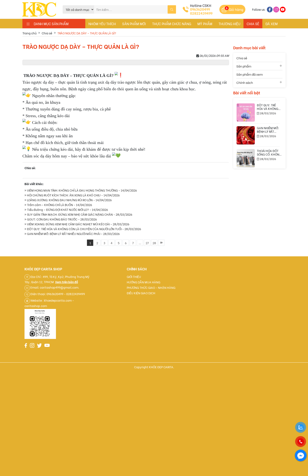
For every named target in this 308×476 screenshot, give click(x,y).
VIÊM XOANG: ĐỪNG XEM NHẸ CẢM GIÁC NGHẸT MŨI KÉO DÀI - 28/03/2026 (77, 224)
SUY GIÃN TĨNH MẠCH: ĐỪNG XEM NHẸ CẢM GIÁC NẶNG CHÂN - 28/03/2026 (79, 214)
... (140, 243)
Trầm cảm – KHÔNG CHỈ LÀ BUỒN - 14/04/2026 (59, 204)
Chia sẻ (253, 23)
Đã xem (271, 23)
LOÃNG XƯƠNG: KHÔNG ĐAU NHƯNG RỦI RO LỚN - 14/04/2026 (69, 200)
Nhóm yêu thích (102, 23)
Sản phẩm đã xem (249, 74)
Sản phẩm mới (134, 23)
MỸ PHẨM (204, 23)
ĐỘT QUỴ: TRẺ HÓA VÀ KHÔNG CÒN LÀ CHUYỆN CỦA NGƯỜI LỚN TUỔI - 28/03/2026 (83, 229)
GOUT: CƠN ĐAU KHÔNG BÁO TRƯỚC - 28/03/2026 (61, 219)
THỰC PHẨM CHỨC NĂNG (171, 23)
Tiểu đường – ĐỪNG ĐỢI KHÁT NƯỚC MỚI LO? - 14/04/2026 (67, 209)
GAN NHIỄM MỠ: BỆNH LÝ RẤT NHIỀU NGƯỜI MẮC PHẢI (268, 131)
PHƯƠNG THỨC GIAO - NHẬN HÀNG (151, 287)
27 (147, 243)
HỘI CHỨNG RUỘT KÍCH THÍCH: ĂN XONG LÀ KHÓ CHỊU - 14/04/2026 (73, 195)
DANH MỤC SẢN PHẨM (49, 23)
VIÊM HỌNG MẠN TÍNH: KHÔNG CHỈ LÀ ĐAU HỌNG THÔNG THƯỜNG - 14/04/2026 (81, 190)
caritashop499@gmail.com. (59, 287)
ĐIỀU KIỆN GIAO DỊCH (141, 293)
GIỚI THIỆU (134, 276)
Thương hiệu (229, 23)
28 (154, 243)
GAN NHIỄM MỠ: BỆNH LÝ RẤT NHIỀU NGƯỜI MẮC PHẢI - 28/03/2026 (73, 233)
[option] (259, 110)
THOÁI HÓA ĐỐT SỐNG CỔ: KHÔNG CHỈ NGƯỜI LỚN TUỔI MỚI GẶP (269, 154)
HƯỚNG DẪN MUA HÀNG (143, 282)
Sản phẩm (243, 66)
